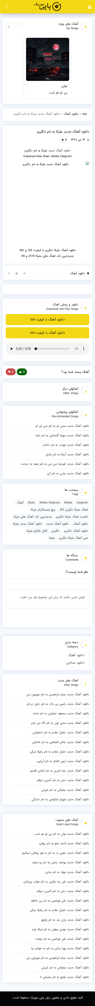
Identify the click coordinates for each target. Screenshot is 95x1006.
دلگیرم (56, 531)
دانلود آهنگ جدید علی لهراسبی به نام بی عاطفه (60, 900)
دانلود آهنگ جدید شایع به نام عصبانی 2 (64, 977)
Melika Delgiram (50, 502)
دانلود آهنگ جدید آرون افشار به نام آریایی (63, 761)
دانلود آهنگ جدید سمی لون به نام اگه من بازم (60, 723)
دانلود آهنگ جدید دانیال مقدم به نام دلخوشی (60, 732)
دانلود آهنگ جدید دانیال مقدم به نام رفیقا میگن (59, 751)
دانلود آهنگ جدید (59, 150)
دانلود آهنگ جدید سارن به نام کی (68, 473)
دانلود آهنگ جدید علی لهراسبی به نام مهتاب (62, 939)
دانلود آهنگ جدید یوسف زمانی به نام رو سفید (60, 862)
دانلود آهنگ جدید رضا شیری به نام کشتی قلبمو (59, 770)
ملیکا (52, 538)
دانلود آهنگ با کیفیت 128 (47, 319)
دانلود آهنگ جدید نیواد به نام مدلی (67, 872)
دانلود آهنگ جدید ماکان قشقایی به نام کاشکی (60, 742)
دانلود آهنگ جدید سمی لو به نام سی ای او (62, 426)
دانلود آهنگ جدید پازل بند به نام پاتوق (65, 920)
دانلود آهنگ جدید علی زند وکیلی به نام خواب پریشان (56, 881)
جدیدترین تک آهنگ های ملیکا (33, 516)
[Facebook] (9, 273)
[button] (89, 6)
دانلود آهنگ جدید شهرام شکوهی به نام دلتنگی (60, 799)
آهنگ (20, 502)
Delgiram (82, 502)
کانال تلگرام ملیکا (37, 531)
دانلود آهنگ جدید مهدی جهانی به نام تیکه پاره (60, 929)
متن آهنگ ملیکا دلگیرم (73, 538)
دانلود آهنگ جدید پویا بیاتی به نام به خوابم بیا (60, 948)
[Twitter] (16, 273)
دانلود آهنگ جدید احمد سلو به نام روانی (64, 843)
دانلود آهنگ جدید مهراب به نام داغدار (66, 445)
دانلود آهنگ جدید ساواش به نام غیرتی (65, 790)
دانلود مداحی (75, 662)
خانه (84, 114)
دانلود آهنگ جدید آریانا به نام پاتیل (67, 454)
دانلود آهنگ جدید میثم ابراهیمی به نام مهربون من (58, 694)
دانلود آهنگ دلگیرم (76, 531)
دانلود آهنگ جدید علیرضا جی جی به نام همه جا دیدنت (55, 464)
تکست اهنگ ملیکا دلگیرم (72, 516)
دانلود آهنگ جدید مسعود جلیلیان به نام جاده (61, 713)
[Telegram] (24, 273)
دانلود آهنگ (76, 655)
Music (31, 502)
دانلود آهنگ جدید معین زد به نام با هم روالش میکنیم (55, 853)
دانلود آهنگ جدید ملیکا (27, 524)
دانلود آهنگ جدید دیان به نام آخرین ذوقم (63, 780)
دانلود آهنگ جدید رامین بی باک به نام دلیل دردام (58, 704)
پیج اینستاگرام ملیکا (43, 509)
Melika (68, 502)
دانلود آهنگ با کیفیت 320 (47, 332)
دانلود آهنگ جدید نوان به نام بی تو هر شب (61, 834)
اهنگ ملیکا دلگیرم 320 (74, 509)
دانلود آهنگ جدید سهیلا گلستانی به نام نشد (62, 435)
